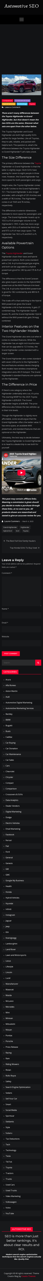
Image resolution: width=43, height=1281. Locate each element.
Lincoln (9, 972)
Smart (8, 1104)
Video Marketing (13, 1196)
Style (8, 1127)
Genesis (9, 863)
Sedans (9, 1093)
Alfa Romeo (11, 685)
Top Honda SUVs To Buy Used (23, 548)
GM (7, 869)
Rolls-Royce (11, 1075)
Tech (8, 1144)
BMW (8, 719)
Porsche (9, 1041)
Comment (7, 573)
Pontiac (9, 1035)
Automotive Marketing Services (20, 708)
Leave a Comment (12, 107)
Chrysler (9, 777)
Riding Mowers (12, 1064)
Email (5, 622)
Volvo (8, 1207)
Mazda (9, 995)
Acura (8, 679)
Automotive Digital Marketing (19, 702)
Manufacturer (12, 984)
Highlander (25, 527)
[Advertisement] (21, 47)
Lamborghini (11, 943)
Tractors (9, 1173)
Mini (8, 1012)
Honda (9, 892)
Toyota (32, 104)
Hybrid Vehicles (9, 104)
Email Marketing (13, 829)
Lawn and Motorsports (16, 955)
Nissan (9, 1029)
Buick (8, 731)
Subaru (9, 1133)
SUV (17, 531)
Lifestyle (9, 966)
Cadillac (9, 737)
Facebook (10, 834)
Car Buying (11, 742)
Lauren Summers (12, 521)
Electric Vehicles (13, 823)
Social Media (11, 1110)
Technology (22, 104)
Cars (8, 765)
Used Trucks (11, 1190)
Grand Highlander (10, 527)
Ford (8, 851)
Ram (8, 1058)
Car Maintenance (13, 754)
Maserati (10, 989)
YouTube (10, 1213)
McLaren (9, 1001)
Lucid (8, 978)
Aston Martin (11, 691)
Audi (8, 697)
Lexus (8, 961)
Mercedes (10, 1006)
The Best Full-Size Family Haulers (21, 541)
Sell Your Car (11, 1098)
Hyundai (9, 903)
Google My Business (15, 880)
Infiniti (8, 909)
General (9, 857)
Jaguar (9, 920)
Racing (9, 1052)
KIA (7, 932)
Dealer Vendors (13, 806)
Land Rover (11, 949)
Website (5, 636)
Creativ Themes (28, 1276)
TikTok (9, 1161)
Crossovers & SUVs (22, 101)
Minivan (9, 1018)
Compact (9, 783)
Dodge (9, 817)
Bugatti (9, 725)
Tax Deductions (13, 1138)
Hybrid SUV (7, 531)
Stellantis (10, 1121)
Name (5, 608)
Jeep (8, 926)
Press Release (12, 1047)
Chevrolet (10, 771)
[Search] (38, 663)
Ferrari (9, 840)
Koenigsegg (11, 938)
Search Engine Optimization (18, 1087)
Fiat (7, 846)
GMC (8, 874)
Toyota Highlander (14, 253)
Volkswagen (11, 1202)
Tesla (8, 1156)
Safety (8, 1081)
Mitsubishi (10, 1024)
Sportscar (10, 1116)
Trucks (9, 1179)
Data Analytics (12, 800)
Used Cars (10, 1184)
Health (9, 886)
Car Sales (10, 760)
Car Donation (12, 748)
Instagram (10, 915)
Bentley (9, 714)
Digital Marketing (13, 811)
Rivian (8, 1070)
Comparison (7, 101)
